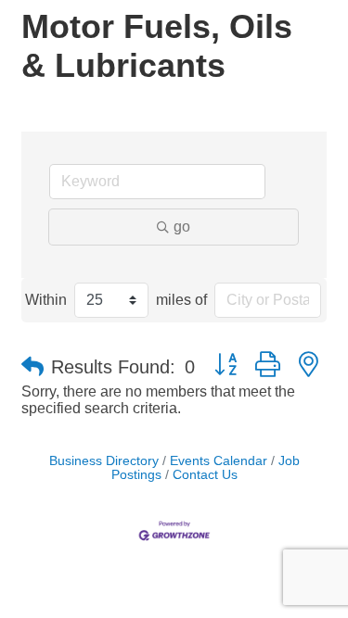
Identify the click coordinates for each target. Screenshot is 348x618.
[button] (32, 367)
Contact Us (205, 475)
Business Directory (104, 461)
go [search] (182, 226)
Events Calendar (218, 461)
